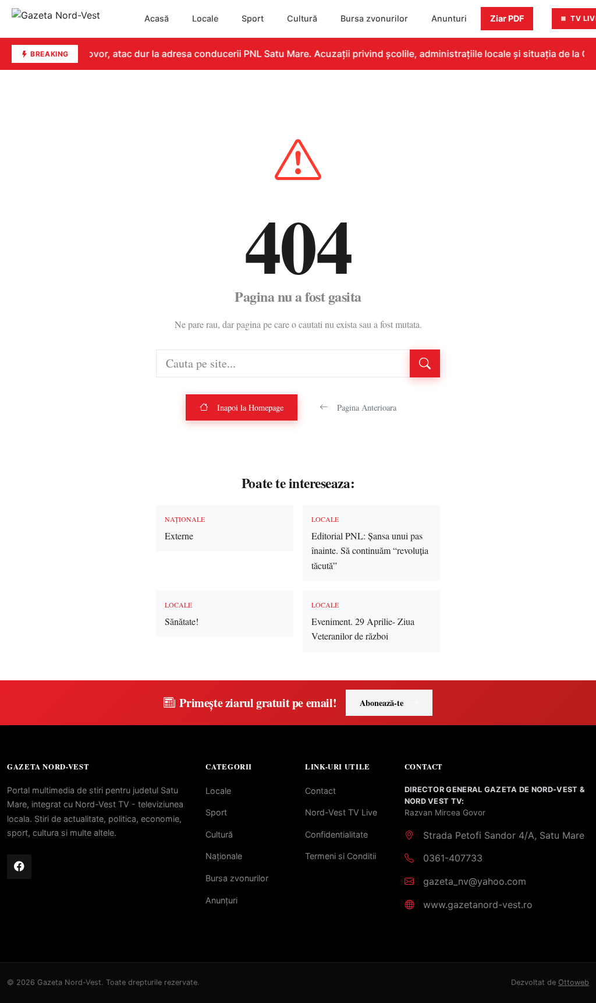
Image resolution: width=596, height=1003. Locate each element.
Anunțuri (221, 900)
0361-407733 (453, 858)
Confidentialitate (336, 834)
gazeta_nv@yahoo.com (474, 881)
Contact (320, 791)
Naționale (223, 856)
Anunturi (449, 18)
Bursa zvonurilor (374, 18)
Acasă (156, 18)
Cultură (302, 18)
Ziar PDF (507, 18)
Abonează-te (381, 703)
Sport (253, 18)
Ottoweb (573, 982)
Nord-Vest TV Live (341, 812)
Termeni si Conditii (340, 856)
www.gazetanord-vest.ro (478, 904)
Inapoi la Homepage (250, 407)
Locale (205, 18)
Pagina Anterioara (366, 407)
